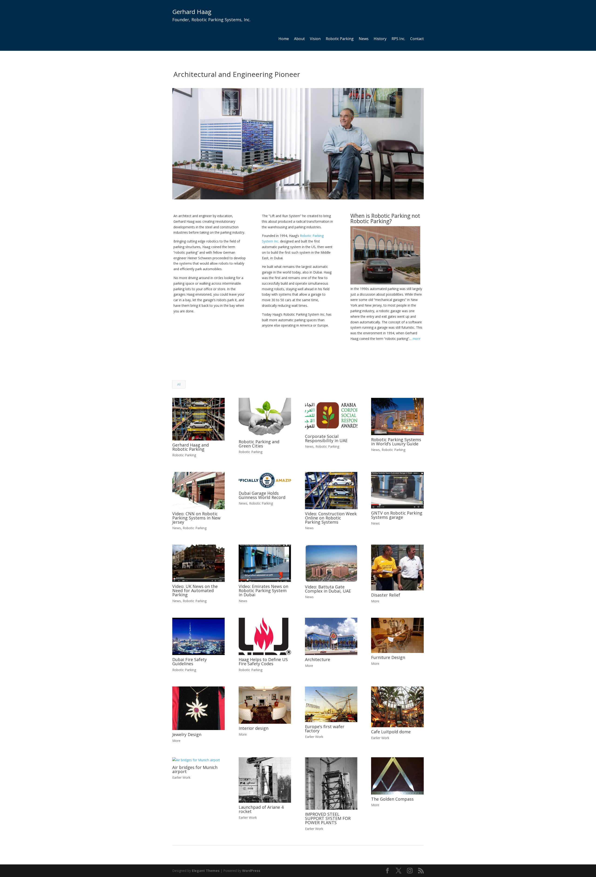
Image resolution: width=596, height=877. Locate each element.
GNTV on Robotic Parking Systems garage (396, 515)
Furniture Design (388, 657)
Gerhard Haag (191, 11)
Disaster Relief (385, 595)
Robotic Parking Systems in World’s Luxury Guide (396, 442)
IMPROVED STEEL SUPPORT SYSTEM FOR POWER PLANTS (328, 818)
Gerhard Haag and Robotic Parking (190, 447)
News (364, 39)
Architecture (317, 659)
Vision (315, 39)
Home (283, 39)
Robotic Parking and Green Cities (259, 444)
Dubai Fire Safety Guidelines (189, 661)
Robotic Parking (340, 39)
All (179, 384)
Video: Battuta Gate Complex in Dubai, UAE (328, 589)
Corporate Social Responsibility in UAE (326, 438)
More (375, 601)
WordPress (251, 870)
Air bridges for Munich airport (194, 769)
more (416, 338)
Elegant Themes (206, 870)
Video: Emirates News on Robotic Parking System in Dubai (263, 590)
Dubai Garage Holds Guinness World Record (262, 495)
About (299, 39)
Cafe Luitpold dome (391, 731)
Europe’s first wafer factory (324, 729)
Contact (417, 39)
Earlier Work (314, 736)
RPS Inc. (398, 39)
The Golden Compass (392, 799)
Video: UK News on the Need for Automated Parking (195, 590)
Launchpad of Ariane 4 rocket (261, 809)
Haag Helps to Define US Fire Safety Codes (263, 661)
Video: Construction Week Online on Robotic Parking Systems (331, 518)
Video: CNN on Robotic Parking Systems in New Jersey (196, 518)
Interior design (253, 728)
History (380, 39)
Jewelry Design (186, 734)
